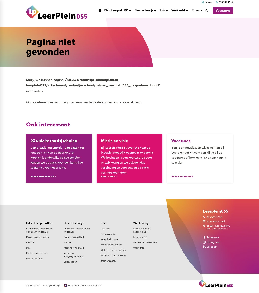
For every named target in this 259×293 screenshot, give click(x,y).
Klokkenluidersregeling (113, 250)
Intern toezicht (34, 258)
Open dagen (70, 261)
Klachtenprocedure (111, 244)
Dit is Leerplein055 (39, 223)
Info (103, 223)
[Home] (56, 12)
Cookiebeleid (32, 285)
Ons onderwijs (73, 223)
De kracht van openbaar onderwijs (76, 230)
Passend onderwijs (73, 247)
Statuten (105, 228)
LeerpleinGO (140, 237)
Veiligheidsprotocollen (113, 255)
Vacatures (138, 247)
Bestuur (30, 242)
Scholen (68, 242)
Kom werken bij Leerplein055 (142, 230)
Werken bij (140, 223)
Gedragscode (108, 234)
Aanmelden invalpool (145, 242)
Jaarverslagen (108, 260)
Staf (28, 247)
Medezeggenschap (36, 253)
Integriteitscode (109, 239)
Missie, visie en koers (37, 237)
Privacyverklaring (51, 285)
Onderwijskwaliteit (73, 237)
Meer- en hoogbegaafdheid (73, 255)
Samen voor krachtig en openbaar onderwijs (39, 230)
